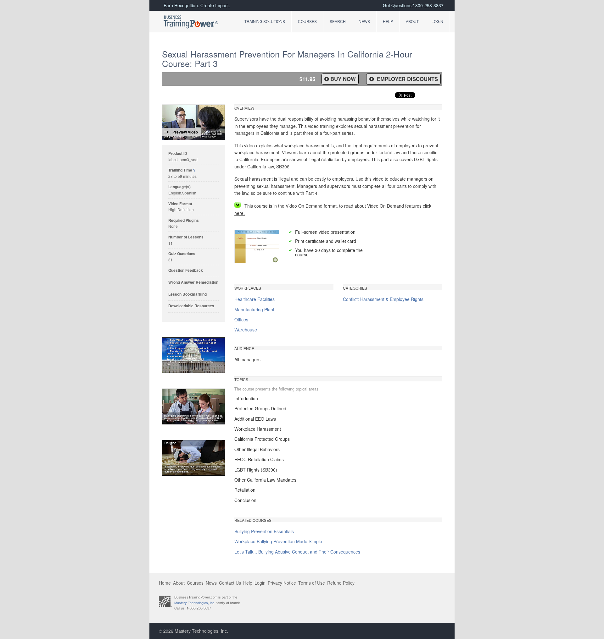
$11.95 (307, 79)
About (412, 21)
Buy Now (343, 79)
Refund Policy (341, 583)
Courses (307, 21)
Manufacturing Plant (254, 309)
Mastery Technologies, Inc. (194, 602)
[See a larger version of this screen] (193, 355)
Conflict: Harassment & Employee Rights (383, 299)
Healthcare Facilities (254, 299)
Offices (241, 319)
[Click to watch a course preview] (193, 122)
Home (165, 583)
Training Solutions (264, 21)
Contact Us (230, 583)
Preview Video (185, 132)
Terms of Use (311, 583)
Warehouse (245, 329)
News (364, 21)
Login (437, 21)
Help (388, 21)
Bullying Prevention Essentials (264, 531)
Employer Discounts (406, 79)
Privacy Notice (282, 583)
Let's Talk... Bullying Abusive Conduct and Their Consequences (297, 552)
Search (338, 21)
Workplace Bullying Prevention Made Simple (278, 541)
